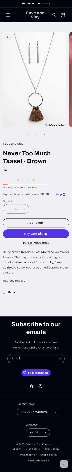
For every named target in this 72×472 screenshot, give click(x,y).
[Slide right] (44, 134)
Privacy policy (51, 449)
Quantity (8, 201)
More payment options (36, 243)
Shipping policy (48, 455)
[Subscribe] (60, 358)
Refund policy (32, 449)
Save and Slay (34, 444)
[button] (8, 15)
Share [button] (11, 292)
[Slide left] (28, 134)
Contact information (38, 461)
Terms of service (27, 455)
